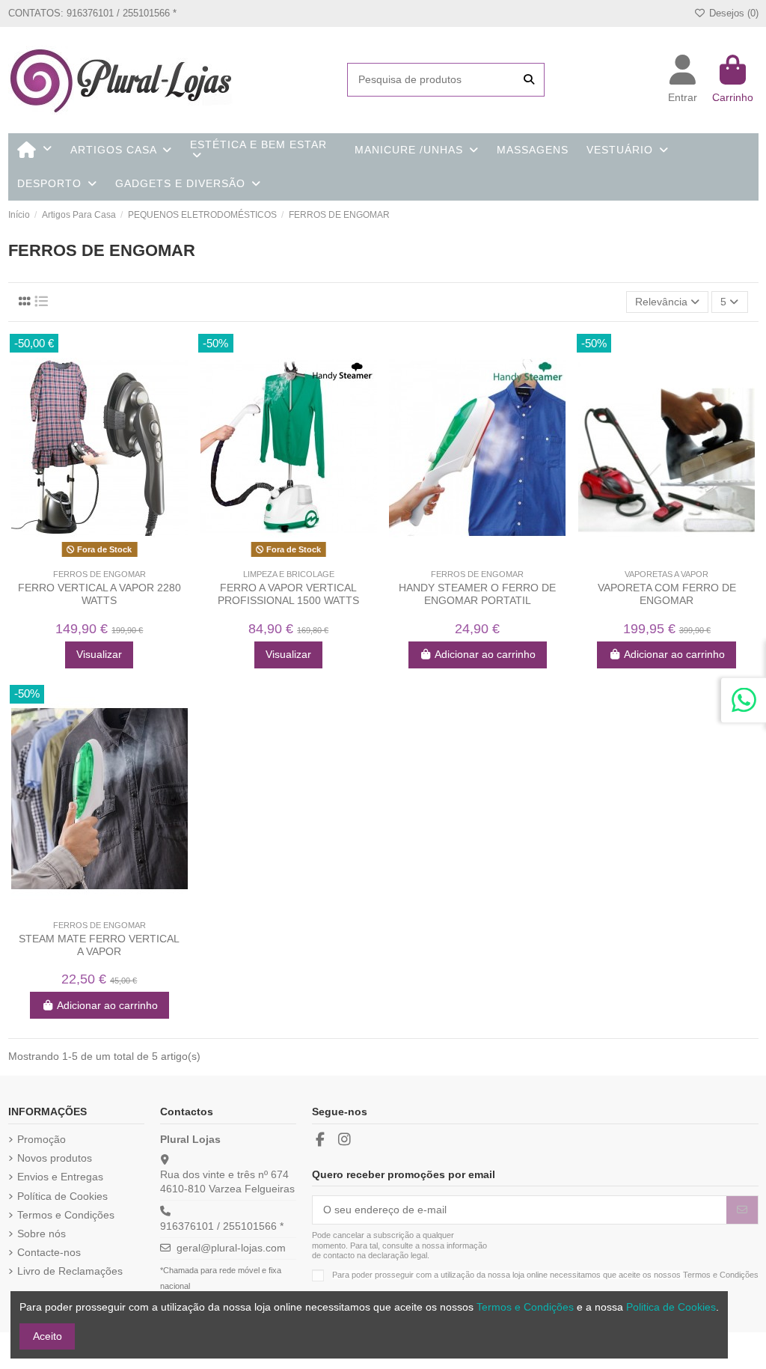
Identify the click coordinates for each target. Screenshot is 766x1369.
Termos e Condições (65, 1215)
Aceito (47, 1336)
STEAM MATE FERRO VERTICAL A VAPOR (99, 945)
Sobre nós (41, 1234)
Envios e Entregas (60, 1177)
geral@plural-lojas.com (231, 1248)
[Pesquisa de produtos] (529, 80)
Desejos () (732, 13)
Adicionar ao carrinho (485, 654)
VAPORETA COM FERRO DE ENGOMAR (667, 594)
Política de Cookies (62, 1196)
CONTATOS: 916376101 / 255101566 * (92, 13)
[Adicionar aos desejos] (88, 556)
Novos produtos (54, 1158)
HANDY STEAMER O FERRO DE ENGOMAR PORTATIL (477, 594)
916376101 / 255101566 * (222, 1226)
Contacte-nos (49, 1252)
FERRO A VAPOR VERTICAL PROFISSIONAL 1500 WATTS (288, 594)
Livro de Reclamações (70, 1271)
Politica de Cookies (671, 1307)
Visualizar (99, 654)
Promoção (41, 1139)
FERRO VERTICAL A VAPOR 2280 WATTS (99, 594)
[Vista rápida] (110, 556)
